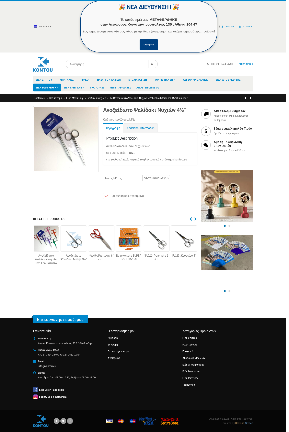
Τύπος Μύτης (113, 178)
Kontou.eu (39, 98)
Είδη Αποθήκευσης (228, 79)
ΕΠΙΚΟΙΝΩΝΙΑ (246, 64)
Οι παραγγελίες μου (119, 351)
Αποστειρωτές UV (147, 87)
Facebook (57, 421)
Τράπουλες (97, 87)
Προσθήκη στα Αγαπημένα (127, 195)
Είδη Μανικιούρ (46, 87)
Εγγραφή (247, 26)
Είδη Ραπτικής (73, 87)
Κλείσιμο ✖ (149, 44)
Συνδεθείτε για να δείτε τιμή (46, 247)
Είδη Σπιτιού (44, 79)
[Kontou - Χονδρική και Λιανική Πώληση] (43, 64)
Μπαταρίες (67, 79)
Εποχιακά (187, 351)
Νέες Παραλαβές (120, 87)
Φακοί (85, 79)
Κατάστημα (55, 98)
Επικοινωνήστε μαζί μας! (60, 319)
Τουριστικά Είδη (165, 79)
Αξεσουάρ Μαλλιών (195, 79)
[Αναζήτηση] (152, 64)
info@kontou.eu (47, 366)
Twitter (63, 421)
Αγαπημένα (114, 357)
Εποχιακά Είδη (137, 79)
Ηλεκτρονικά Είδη (109, 79)
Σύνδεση (229, 26)
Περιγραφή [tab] (113, 128)
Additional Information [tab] (141, 128)
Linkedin (70, 421)
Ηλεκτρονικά (189, 344)
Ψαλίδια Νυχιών (97, 98)
